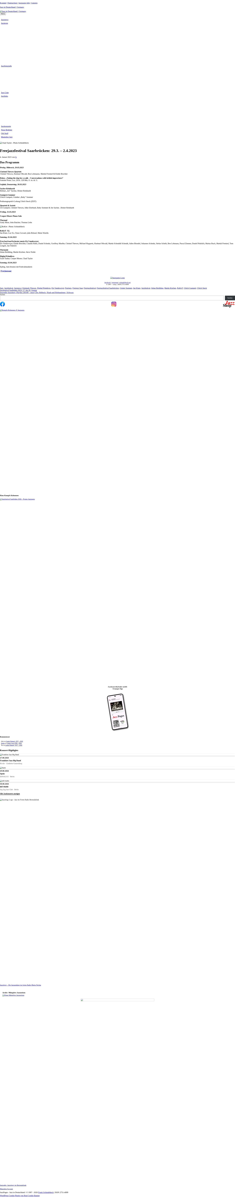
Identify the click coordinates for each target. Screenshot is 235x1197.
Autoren (34, 3)
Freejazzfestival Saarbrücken (108, 288)
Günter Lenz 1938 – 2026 (14, 743)
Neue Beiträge (6, 130)
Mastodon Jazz (6, 137)
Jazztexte (4, 23)
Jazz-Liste (5, 93)
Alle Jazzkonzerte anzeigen (10, 794)
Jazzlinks (4, 96)
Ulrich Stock (202, 288)
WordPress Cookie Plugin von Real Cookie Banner (20, 1196)
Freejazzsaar (6, 271)
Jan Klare (136, 288)
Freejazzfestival (90, 288)
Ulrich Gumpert (190, 288)
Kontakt (3, 3)
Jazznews (4, 20)
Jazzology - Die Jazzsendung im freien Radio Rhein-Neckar (20, 985)
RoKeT (180, 288)
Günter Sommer (126, 288)
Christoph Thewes (29, 288)
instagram (115, 282)
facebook (108, 282)
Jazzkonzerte (6, 126)
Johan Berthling (157, 288)
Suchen (2, 295)
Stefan (3, 743)
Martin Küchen (170, 288)
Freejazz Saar (77, 288)
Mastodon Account (6, 1189)
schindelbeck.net (125, 282)
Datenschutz (13, 3)
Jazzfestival (8, 288)
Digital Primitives (44, 288)
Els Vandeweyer (58, 288)
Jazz (1, 288)
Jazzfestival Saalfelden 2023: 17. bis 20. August (18, 290)
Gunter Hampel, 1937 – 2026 (14, 741)
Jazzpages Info (24, 3)
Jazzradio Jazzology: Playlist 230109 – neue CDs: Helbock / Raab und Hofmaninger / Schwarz (37, 292)
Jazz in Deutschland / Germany (12, 7)
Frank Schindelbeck (46, 1192)
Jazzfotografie (6, 66)
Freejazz (68, 288)
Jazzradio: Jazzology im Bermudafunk (13, 1185)
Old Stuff (4, 133)
